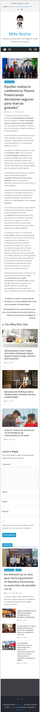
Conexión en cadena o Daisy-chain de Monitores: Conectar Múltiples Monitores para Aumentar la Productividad (21, 301)
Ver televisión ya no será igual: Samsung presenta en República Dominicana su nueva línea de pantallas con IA (20, 582)
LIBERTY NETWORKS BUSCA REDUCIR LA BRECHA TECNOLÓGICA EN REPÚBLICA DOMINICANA (26, 614)
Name (5, 492)
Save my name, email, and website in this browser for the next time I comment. (18, 526)
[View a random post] (35, 49)
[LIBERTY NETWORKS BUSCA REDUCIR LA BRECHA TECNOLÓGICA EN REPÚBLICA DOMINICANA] (9, 616)
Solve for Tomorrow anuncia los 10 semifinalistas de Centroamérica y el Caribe (19, 433)
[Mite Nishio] (4, 49)
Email (5, 502)
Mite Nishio (20, 34)
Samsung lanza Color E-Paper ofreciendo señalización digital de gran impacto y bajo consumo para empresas (19, 354)
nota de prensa (9, 82)
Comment (6, 464)
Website (5, 511)
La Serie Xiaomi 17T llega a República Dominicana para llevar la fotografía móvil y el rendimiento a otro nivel (26, 630)
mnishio (21, 112)
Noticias (18, 570)
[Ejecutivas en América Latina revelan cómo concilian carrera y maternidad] (20, 371)
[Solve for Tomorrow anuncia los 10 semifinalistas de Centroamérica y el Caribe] (20, 410)
